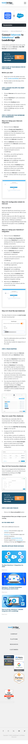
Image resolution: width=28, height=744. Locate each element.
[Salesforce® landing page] (20, 16)
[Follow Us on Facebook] (3, 731)
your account (19, 540)
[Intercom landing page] (8, 16)
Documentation (7, 25)
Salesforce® (7, 534)
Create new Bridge (13, 78)
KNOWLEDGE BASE (16, 538)
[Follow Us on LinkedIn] (13, 731)
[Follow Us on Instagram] (8, 731)
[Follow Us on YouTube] (19, 731)
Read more (4, 570)
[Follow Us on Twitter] (24, 731)
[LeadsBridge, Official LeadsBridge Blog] (8, 3)
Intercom (6, 531)
